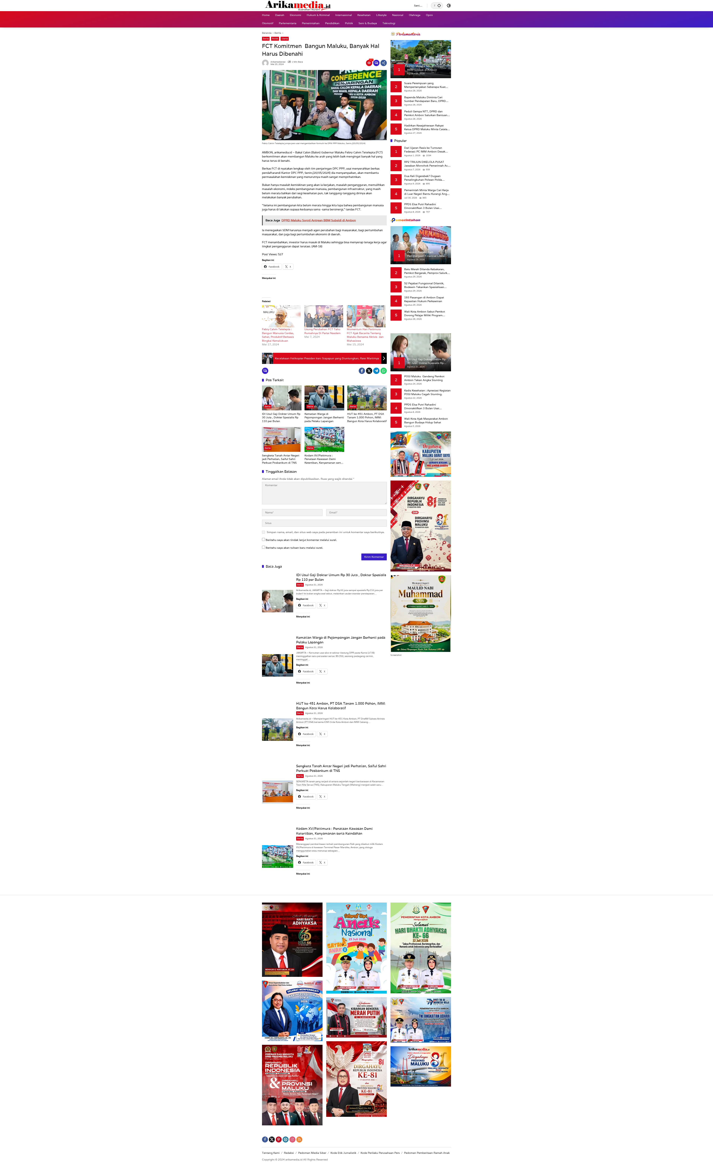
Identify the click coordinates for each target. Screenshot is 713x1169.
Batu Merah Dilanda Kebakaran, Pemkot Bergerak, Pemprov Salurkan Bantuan (427, 271)
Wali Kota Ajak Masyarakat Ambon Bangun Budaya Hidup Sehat (426, 420)
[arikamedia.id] (334, 5)
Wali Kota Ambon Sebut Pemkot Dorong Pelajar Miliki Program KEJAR (424, 313)
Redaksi (289, 1153)
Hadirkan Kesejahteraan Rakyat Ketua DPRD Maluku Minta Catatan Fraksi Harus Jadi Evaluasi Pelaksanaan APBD (426, 127)
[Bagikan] (383, 63)
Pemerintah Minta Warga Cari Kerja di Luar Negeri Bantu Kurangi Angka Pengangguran (427, 192)
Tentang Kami (271, 1153)
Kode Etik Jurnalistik (343, 1153)
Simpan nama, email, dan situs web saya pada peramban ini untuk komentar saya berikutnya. (326, 532)
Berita (266, 38)
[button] (439, 5)
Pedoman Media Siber (312, 1153)
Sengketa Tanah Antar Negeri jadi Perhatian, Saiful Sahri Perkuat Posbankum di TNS (280, 459)
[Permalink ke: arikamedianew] (266, 63)
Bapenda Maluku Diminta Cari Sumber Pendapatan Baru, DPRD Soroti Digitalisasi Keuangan (425, 99)
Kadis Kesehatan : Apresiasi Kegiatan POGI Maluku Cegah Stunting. (427, 392)
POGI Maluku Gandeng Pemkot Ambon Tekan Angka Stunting (424, 378)
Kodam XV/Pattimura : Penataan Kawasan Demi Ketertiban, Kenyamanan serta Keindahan (323, 459)
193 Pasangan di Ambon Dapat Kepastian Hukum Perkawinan (424, 299)
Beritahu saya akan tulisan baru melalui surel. (294, 547)
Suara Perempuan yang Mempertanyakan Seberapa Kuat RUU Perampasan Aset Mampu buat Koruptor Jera (427, 85)
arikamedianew (278, 62)
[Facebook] (362, 371)
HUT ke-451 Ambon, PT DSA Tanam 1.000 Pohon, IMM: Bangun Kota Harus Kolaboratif (367, 417)
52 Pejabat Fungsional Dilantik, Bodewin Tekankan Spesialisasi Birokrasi (424, 285)
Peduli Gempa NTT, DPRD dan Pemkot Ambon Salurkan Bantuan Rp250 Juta (425, 113)
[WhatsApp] (383, 371)
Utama (284, 38)
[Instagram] (292, 1139)
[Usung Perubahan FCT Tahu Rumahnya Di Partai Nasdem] (323, 316)
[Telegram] (376, 371)
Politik (275, 38)
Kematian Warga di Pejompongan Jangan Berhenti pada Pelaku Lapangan (324, 417)
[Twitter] (369, 371)
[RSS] (299, 1139)
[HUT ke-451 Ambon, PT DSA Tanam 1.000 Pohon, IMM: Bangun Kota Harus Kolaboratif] (367, 397)
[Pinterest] (279, 1139)
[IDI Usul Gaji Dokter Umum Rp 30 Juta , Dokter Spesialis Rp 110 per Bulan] (282, 397)
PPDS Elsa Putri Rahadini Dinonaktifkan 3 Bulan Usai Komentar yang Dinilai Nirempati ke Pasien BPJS (426, 206)
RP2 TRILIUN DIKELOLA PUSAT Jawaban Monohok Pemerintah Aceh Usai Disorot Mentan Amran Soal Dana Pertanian (427, 163)
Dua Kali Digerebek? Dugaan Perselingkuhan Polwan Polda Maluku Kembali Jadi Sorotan (423, 178)
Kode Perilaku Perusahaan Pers (380, 1153)
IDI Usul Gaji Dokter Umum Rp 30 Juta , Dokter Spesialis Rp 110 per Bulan (281, 417)
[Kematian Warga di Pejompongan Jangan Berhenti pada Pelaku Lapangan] (324, 397)
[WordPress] (286, 1139)
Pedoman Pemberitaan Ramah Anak (427, 1153)
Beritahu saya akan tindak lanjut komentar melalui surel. (301, 540)
